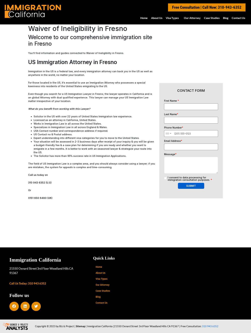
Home (144, 17)
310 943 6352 (210, 326)
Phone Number (173, 127)
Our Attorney (192, 17)
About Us (156, 17)
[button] (173, 18)
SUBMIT (191, 185)
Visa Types (172, 17)
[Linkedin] (25, 306)
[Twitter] (36, 306)
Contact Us (238, 17)
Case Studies (212, 17)
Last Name (171, 114)
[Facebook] (14, 306)
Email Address (173, 141)
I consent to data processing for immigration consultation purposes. (190, 178)
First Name (171, 101)
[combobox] (168, 133)
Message (170, 154)
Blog (225, 17)
